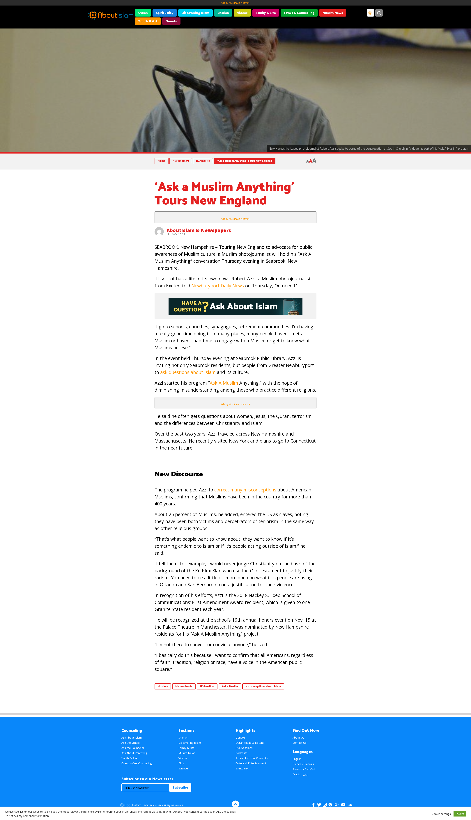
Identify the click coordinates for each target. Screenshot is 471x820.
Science (183, 768)
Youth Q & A (147, 21)
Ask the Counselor (132, 748)
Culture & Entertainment (251, 763)
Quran (143, 13)
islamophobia (183, 686)
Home (161, 161)
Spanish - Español (304, 769)
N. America (203, 161)
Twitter (319, 805)
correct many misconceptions (245, 489)
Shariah (223, 13)
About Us (298, 737)
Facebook (313, 805)
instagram (325, 805)
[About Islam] (110, 15)
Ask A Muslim (224, 383)
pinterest (330, 805)
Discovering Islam (195, 13)
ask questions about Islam (188, 372)
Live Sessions (244, 748)
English (297, 759)
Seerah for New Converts (252, 758)
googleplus (336, 805)
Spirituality (164, 13)
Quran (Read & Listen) (250, 742)
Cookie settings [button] (441, 813)
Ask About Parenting (134, 753)
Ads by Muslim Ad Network (235, 2)
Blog (181, 763)
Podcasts (241, 753)
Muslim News (333, 13)
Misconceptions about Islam (263, 686)
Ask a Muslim (230, 686)
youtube (343, 805)
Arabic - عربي (301, 774)
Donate (171, 21)
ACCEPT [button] (460, 813)
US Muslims (207, 686)
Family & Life (266, 13)
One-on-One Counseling (136, 763)
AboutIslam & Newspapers (199, 230)
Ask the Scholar (131, 742)
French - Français (303, 764)
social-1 (350, 805)
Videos (242, 13)
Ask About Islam (131, 737)
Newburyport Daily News (218, 285)
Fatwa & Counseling (299, 13)
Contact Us (300, 742)
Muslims (163, 686)
